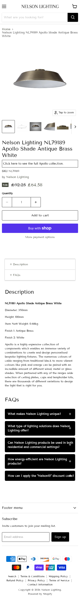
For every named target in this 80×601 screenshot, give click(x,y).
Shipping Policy (58, 576)
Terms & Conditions (32, 576)
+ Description (19, 264)
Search (12, 576)
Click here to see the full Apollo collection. (33, 163)
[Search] (73, 17)
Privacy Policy (36, 580)
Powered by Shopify (40, 594)
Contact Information (40, 584)
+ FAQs (15, 275)
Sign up (60, 537)
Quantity (7, 193)
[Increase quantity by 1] (36, 202)
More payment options (40, 237)
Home (6, 29)
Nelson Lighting (17, 177)
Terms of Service (59, 580)
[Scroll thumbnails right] (74, 127)
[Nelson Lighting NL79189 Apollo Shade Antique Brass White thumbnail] (8, 126)
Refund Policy (14, 580)
